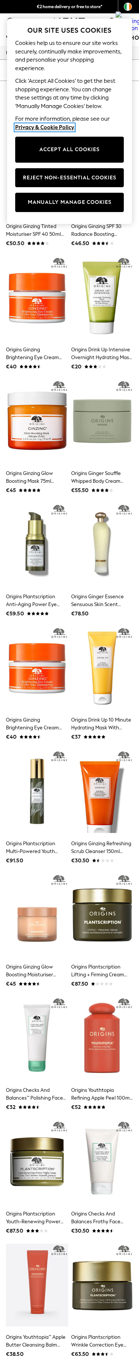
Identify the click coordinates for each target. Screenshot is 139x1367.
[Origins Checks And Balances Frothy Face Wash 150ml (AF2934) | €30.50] (102, 1161)
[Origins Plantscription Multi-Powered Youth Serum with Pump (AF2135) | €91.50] (37, 791)
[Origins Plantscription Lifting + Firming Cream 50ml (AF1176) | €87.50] (102, 914)
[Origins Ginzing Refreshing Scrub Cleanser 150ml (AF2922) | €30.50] (102, 791)
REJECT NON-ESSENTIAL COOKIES (69, 178)
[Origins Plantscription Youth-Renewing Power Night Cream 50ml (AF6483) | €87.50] (37, 1161)
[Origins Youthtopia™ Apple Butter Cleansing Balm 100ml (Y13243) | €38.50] (37, 1285)
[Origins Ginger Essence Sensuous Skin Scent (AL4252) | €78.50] (102, 544)
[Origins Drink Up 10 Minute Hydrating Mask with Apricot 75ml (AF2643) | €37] (102, 667)
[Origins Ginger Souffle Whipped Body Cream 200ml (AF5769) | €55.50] (102, 421)
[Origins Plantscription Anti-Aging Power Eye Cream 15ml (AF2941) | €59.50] (37, 544)
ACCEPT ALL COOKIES (69, 149)
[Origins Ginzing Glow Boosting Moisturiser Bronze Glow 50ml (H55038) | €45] (37, 914)
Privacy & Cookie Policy (44, 127)
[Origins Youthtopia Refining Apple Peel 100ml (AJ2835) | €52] (102, 1038)
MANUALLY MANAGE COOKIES (70, 202)
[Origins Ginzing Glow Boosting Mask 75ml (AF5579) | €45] (37, 421)
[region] (69, 121)
